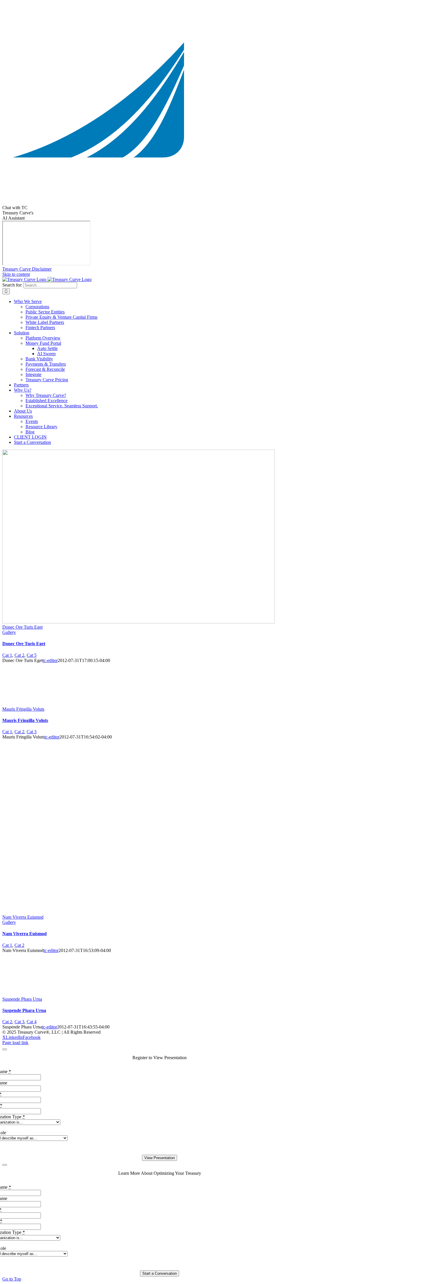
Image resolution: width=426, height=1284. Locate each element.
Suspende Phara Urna (22, 999)
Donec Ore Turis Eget (22, 627)
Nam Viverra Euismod (22, 917)
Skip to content (16, 274)
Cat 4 (32, 1021)
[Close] (4, 1049)
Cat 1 (7, 655)
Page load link (15, 1042)
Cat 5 (32, 655)
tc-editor (50, 660)
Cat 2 (19, 655)
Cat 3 (32, 731)
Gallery (9, 632)
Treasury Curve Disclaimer (27, 269)
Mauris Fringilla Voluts (23, 709)
